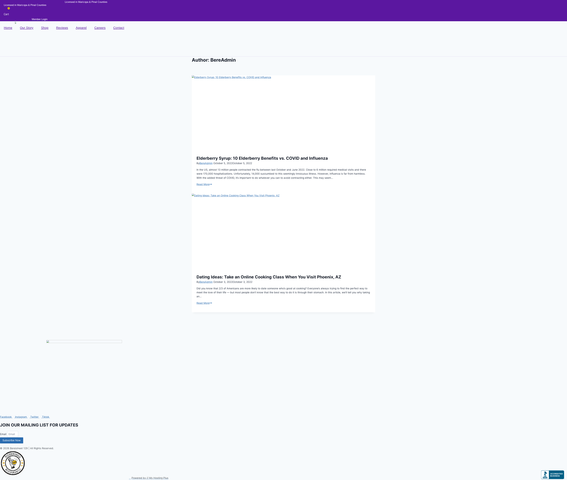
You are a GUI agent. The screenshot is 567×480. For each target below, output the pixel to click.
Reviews (62, 27)
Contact (118, 27)
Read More (204, 184)
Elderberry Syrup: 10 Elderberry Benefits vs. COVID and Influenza (262, 158)
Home (8, 27)
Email (3, 434)
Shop (44, 27)
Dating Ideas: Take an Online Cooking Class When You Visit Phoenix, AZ (269, 276)
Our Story (26, 27)
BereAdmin (206, 163)
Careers (100, 27)
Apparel (81, 27)
